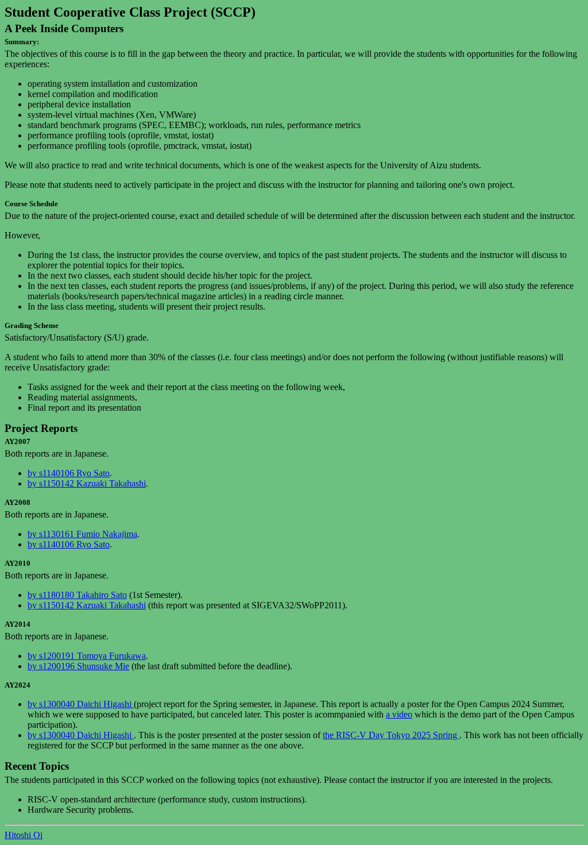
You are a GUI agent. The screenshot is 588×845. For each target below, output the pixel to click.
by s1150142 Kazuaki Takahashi (87, 483)
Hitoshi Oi (23, 835)
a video (399, 714)
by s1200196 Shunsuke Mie (78, 666)
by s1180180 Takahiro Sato (77, 595)
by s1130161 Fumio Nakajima (82, 534)
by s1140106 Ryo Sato (69, 473)
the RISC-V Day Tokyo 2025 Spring (391, 735)
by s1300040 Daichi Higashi (81, 704)
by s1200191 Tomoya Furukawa (87, 656)
